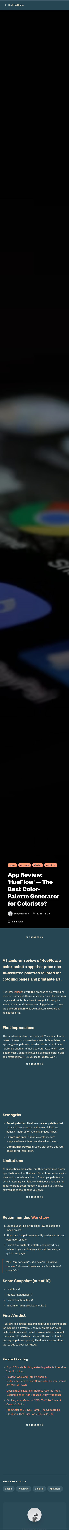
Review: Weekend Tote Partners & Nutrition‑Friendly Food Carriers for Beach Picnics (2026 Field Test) (36, 1381)
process (10, 1266)
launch (18, 992)
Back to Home (16, 5)
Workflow (40, 1217)
